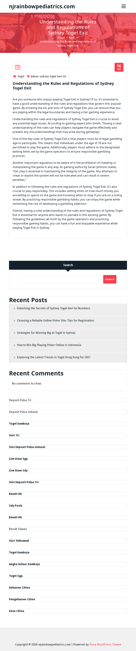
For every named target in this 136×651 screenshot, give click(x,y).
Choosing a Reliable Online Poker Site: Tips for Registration (55, 320)
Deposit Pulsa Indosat (23, 412)
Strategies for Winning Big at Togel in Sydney (46, 332)
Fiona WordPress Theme (105, 644)
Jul (119, 67)
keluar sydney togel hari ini (48, 76)
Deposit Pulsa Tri (20, 400)
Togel (71, 37)
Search (68, 265)
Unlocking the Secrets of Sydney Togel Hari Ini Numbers (53, 308)
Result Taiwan (18, 529)
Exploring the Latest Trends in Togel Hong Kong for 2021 (53, 357)
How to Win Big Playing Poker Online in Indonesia (49, 345)
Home (61, 37)
